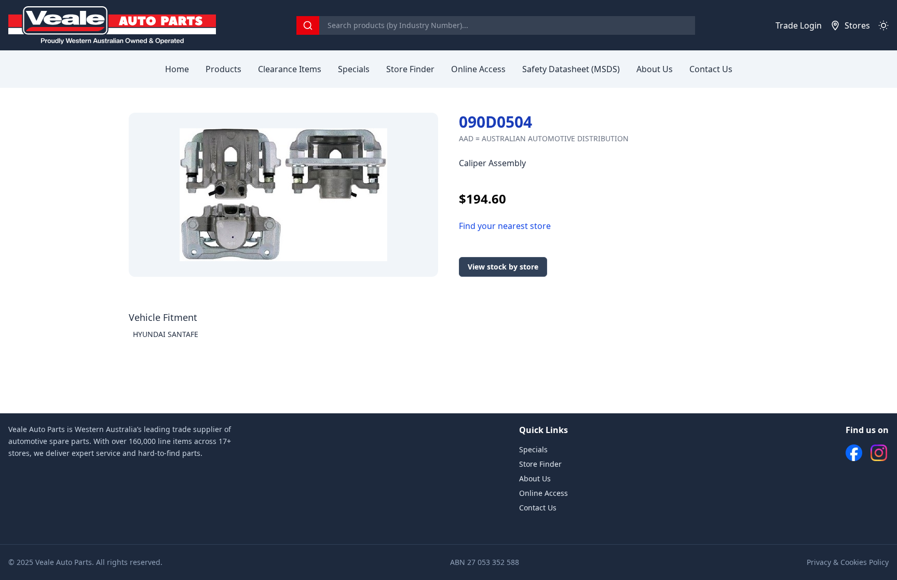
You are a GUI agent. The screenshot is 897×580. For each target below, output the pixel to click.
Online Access (478, 69)
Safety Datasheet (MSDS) (571, 69)
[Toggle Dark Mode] (883, 25)
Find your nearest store (505, 226)
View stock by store (503, 267)
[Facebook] (854, 452)
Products (223, 69)
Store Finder (410, 69)
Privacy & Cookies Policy (848, 562)
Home (177, 69)
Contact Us (710, 69)
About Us (654, 69)
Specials (354, 69)
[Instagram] (879, 452)
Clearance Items (289, 69)
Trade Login (799, 25)
